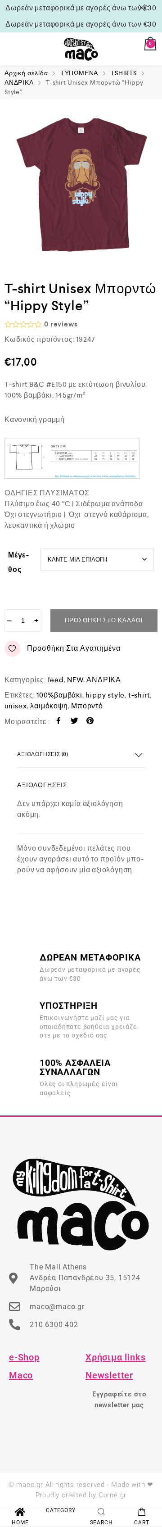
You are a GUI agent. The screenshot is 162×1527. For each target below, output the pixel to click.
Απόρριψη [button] (143, 7)
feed (56, 679)
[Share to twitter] (74, 722)
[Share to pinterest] (90, 722)
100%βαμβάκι (59, 695)
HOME (20, 1522)
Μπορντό (87, 706)
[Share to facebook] (58, 722)
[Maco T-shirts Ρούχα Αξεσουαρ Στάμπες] (81, 49)
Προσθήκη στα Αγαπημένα (74, 648)
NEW (75, 679)
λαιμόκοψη (49, 706)
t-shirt (139, 695)
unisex (15, 706)
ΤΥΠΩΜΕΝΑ (79, 73)
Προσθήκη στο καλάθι (104, 620)
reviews (60, 324)
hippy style (105, 695)
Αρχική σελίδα (26, 73)
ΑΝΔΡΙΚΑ (19, 82)
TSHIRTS (124, 73)
